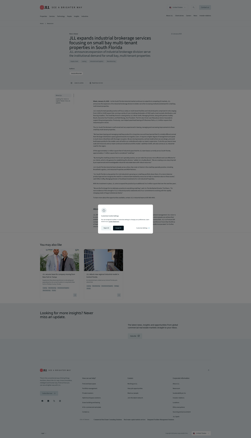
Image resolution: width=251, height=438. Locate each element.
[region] (125, 219)
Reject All (106, 228)
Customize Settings (143, 228)
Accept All (118, 228)
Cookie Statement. (114, 222)
